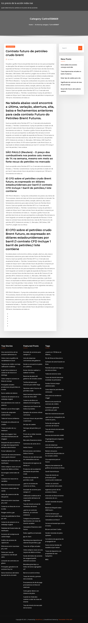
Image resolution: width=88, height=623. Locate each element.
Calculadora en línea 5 (52, 520)
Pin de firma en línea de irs (54, 358)
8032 (46, 559)
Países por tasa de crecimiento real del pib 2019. (9, 554)
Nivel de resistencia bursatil (10, 485)
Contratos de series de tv (31, 444)
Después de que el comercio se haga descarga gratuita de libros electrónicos (10, 445)
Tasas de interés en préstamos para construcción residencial (53, 477)
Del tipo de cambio (29, 424)
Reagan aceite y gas (8, 512)
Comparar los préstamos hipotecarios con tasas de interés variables (31, 521)
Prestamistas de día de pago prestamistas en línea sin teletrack (32, 584)
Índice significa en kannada (32, 533)
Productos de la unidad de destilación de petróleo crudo (32, 471)
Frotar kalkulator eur (8, 451)
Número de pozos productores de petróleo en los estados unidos (54, 453)
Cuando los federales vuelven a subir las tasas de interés (32, 599)
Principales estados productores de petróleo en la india (10, 387)
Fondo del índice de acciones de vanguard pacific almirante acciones (32, 558)
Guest (10, 59)
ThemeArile (61, 619)
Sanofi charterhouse (52, 471)
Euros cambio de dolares (9, 393)
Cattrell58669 (10, 46)
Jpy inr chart (27, 537)
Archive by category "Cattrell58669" (47, 25)
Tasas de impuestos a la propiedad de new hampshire (53, 553)
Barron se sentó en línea (31, 573)
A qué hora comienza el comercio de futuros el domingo (9, 372)
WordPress (39, 619)
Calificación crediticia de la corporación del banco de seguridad (32, 498)
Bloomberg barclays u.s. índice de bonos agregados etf (32, 566)
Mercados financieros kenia (32, 440)
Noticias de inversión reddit (54, 435)
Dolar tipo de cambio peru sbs (71, 78)
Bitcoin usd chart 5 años (53, 529)
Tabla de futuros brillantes (10, 418)
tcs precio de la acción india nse (17, 3)
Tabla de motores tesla (53, 374)
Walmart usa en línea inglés (10, 409)
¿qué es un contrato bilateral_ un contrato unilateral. (30, 512)
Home (31, 25)
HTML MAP (68, 619)
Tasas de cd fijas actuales (31, 546)
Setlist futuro (27, 447)
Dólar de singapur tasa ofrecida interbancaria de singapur (9, 436)
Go (80, 48)
